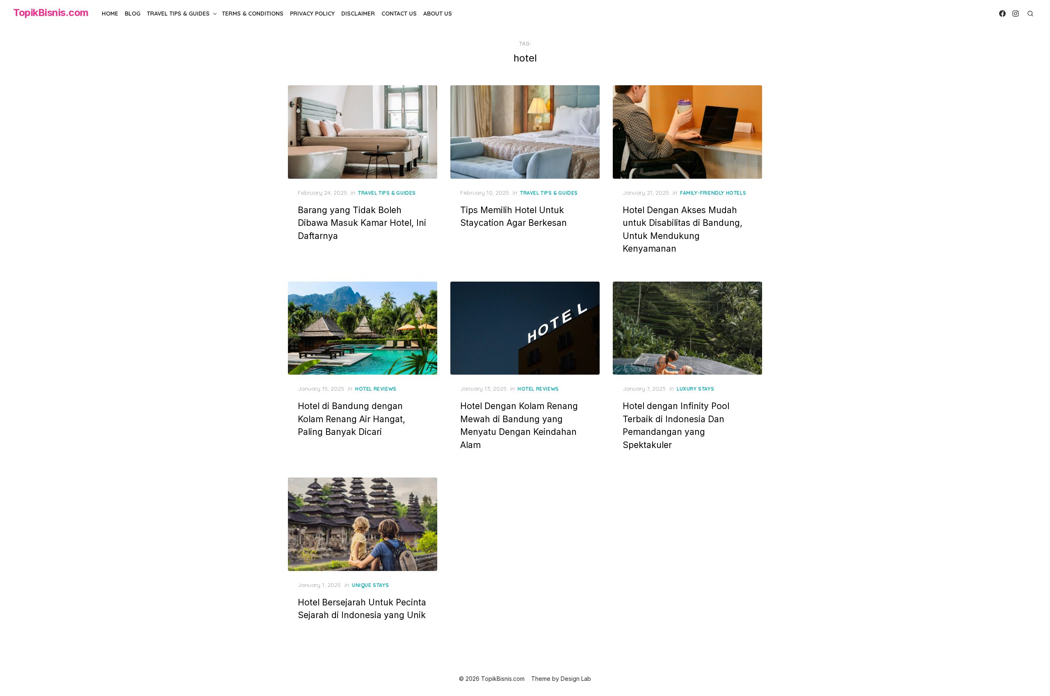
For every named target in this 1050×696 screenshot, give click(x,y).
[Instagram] (1015, 13)
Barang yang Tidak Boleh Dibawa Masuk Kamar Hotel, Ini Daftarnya (362, 223)
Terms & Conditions (252, 13)
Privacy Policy (312, 13)
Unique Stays (370, 585)
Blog (132, 13)
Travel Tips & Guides (178, 13)
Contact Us (399, 13)
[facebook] (1002, 13)
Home (110, 13)
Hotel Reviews (376, 389)
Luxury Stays (695, 389)
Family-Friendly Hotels (713, 193)
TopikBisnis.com (51, 12)
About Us (437, 13)
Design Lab (576, 678)
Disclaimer (358, 13)
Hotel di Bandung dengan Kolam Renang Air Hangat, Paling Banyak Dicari (351, 419)
